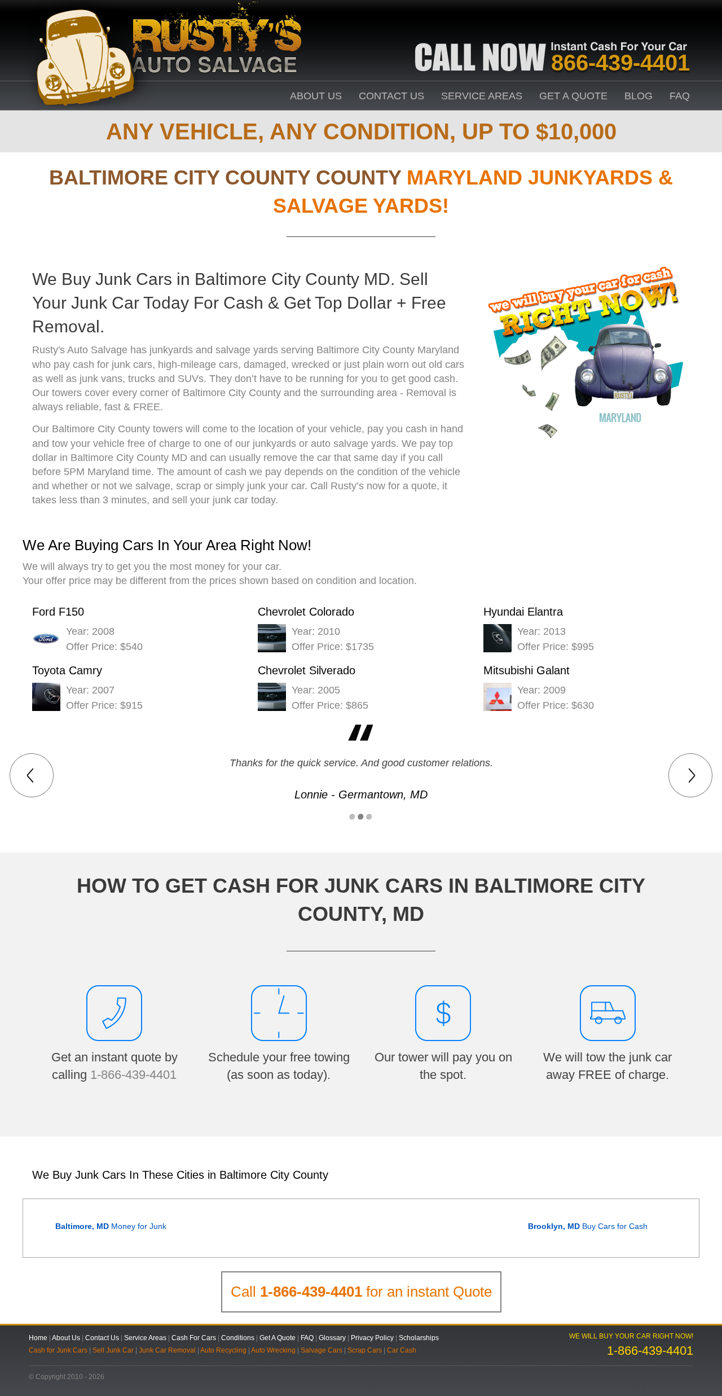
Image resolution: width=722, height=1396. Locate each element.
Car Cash (401, 1350)
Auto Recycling (223, 1350)
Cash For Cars (193, 1338)
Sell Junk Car (113, 1350)
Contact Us (391, 96)
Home (38, 1338)
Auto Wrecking (273, 1350)
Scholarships (419, 1338)
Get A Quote (573, 96)
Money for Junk (110, 1226)
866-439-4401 (620, 62)
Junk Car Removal (167, 1350)
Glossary (332, 1338)
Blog (638, 96)
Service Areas (481, 96)
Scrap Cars (364, 1350)
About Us (316, 96)
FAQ (680, 96)
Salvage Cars (321, 1350)
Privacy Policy (372, 1338)
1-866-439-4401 (133, 1075)
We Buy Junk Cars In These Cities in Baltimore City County (180, 1175)
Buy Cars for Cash (588, 1226)
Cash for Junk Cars (58, 1350)
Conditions (237, 1338)
